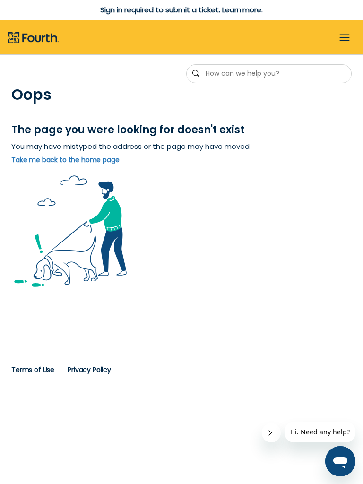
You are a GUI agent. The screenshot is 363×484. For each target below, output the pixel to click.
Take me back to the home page (65, 160)
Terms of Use (32, 369)
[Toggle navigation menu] (344, 37)
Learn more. (242, 10)
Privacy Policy (89, 369)
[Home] (33, 38)
